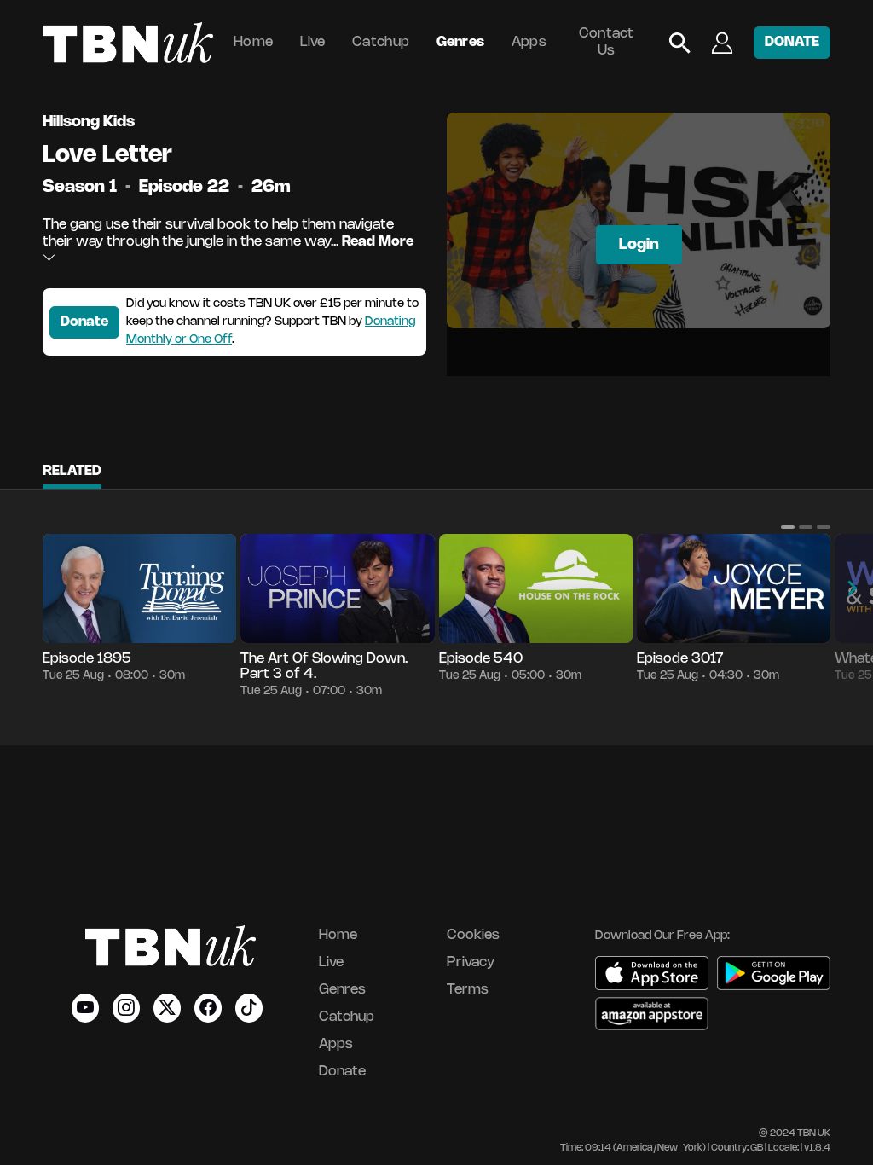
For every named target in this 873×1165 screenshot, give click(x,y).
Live (313, 42)
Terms (468, 989)
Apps (529, 42)
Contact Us (606, 42)
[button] (788, 527)
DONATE (792, 42)
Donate (84, 322)
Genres (460, 42)
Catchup (380, 42)
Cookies (473, 935)
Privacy (470, 962)
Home (253, 42)
